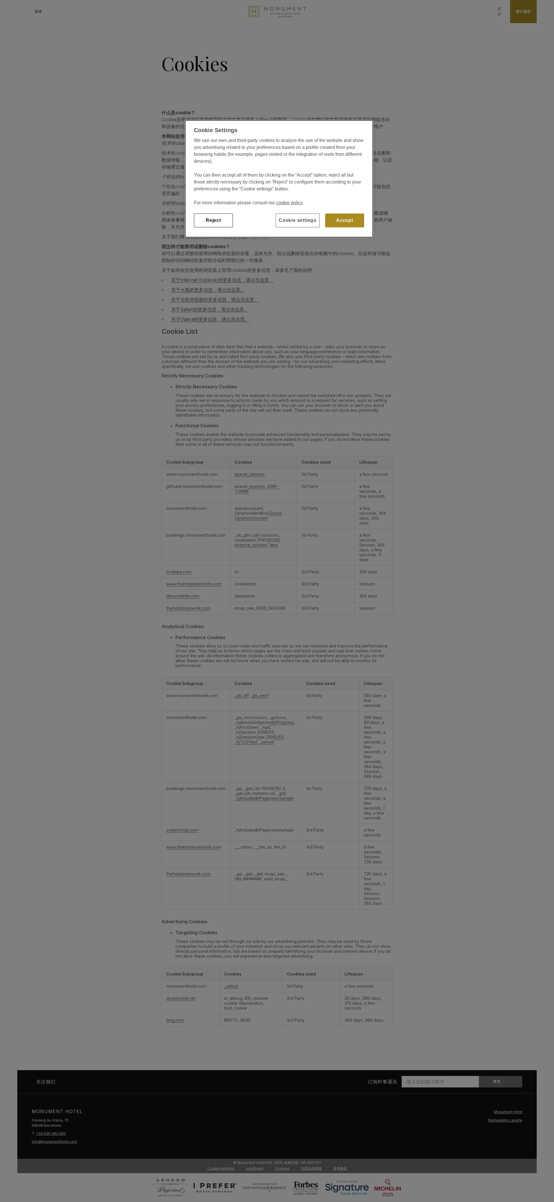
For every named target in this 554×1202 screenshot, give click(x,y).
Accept (344, 220)
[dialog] (279, 178)
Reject (213, 220)
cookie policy (289, 202)
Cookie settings (298, 220)
